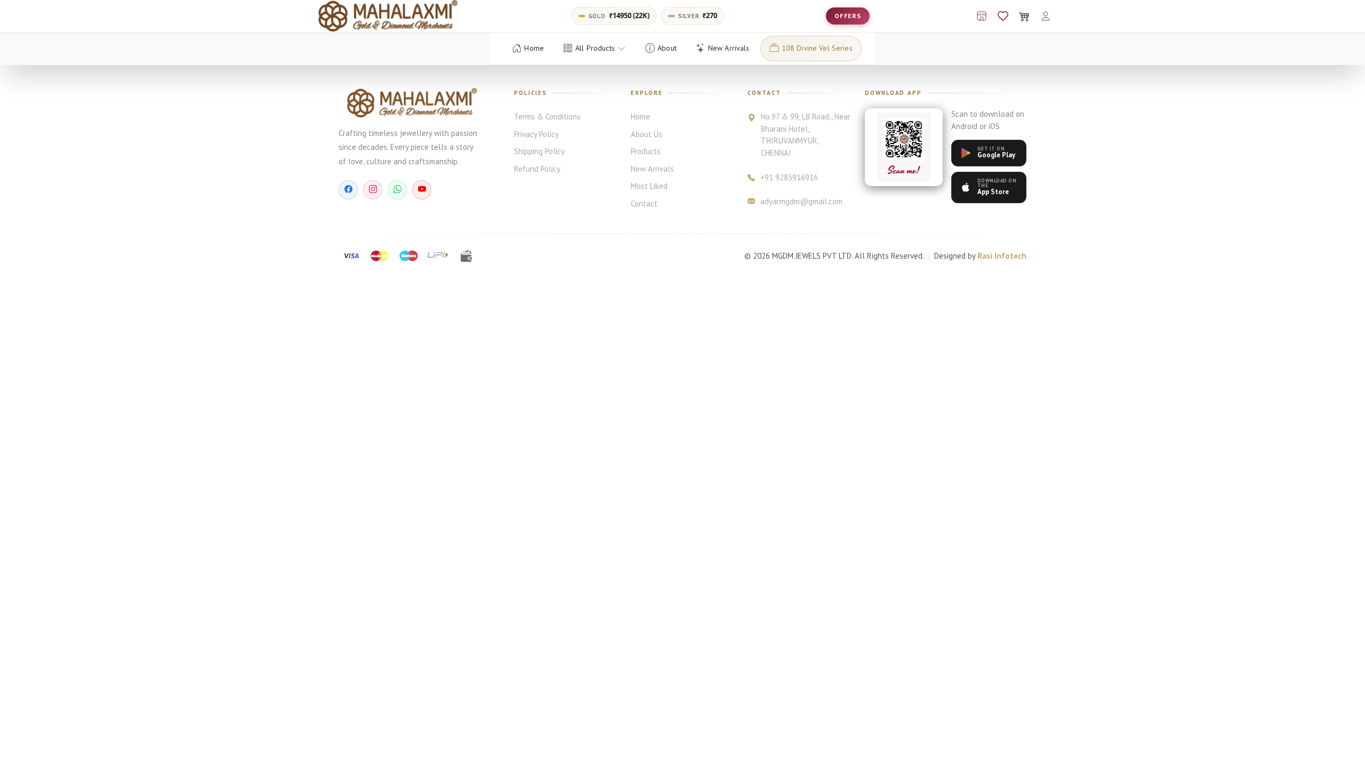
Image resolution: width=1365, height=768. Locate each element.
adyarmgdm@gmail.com (801, 201)
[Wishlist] (1003, 16)
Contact (644, 203)
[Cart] (1024, 16)
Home (640, 116)
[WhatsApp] (397, 189)
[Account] (1045, 16)
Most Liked (649, 186)
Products (646, 151)
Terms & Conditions (547, 116)
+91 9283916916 (789, 177)
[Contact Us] (981, 16)
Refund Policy (537, 169)
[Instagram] (372, 189)
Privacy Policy (536, 134)
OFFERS (847, 16)
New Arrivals (652, 169)
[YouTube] (421, 189)
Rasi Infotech (1001, 256)
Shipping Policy (539, 151)
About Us (646, 134)
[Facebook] (348, 189)
